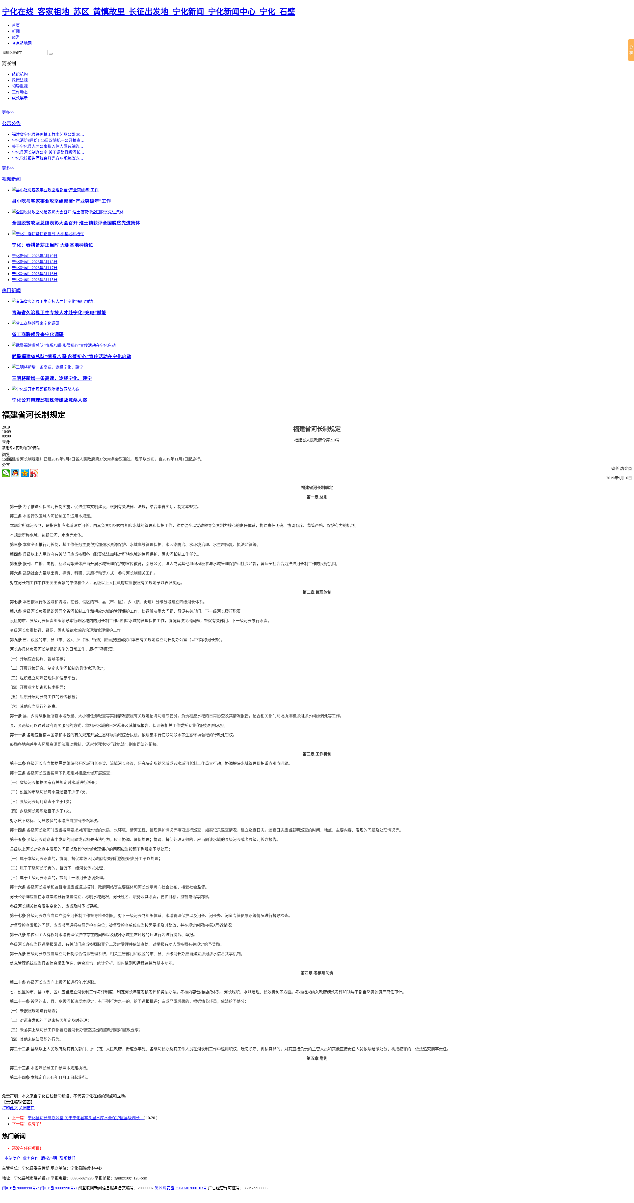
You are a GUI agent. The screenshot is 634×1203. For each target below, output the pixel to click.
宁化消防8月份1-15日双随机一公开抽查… (48, 140)
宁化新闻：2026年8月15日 (34, 280)
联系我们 (67, 1158)
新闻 (16, 31)
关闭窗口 (27, 1108)
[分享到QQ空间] (25, 473)
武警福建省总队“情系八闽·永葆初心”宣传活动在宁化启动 (71, 356)
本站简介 (12, 1158)
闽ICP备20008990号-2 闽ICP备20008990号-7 (39, 1188)
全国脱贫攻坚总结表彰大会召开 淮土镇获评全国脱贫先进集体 (76, 223)
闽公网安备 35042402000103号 (181, 1188)
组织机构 (20, 74)
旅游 (16, 37)
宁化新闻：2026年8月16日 (34, 274)
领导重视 (20, 86)
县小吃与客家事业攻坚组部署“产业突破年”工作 (61, 201)
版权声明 (49, 1158)
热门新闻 (11, 290)
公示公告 (11, 123)
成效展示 (20, 98)
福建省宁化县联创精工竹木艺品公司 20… (48, 134)
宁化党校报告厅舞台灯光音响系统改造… (47, 158)
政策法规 (20, 80)
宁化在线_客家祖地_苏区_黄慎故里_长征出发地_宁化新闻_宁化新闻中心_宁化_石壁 (148, 11)
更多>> (8, 112)
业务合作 (31, 1158)
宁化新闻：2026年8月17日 (34, 268)
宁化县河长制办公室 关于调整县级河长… (48, 152)
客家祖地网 (22, 43)
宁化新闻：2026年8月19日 (34, 256)
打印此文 (10, 1108)
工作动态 (20, 92)
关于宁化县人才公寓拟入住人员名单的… (47, 146)
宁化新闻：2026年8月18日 (34, 262)
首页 (16, 25)
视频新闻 (11, 179)
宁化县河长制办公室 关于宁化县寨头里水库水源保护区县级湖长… (86, 1118)
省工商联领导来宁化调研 (38, 334)
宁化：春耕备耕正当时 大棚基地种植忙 (52, 245)
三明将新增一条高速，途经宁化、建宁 (52, 378)
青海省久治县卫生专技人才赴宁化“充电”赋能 (59, 312)
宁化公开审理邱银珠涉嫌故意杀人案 (49, 400)
